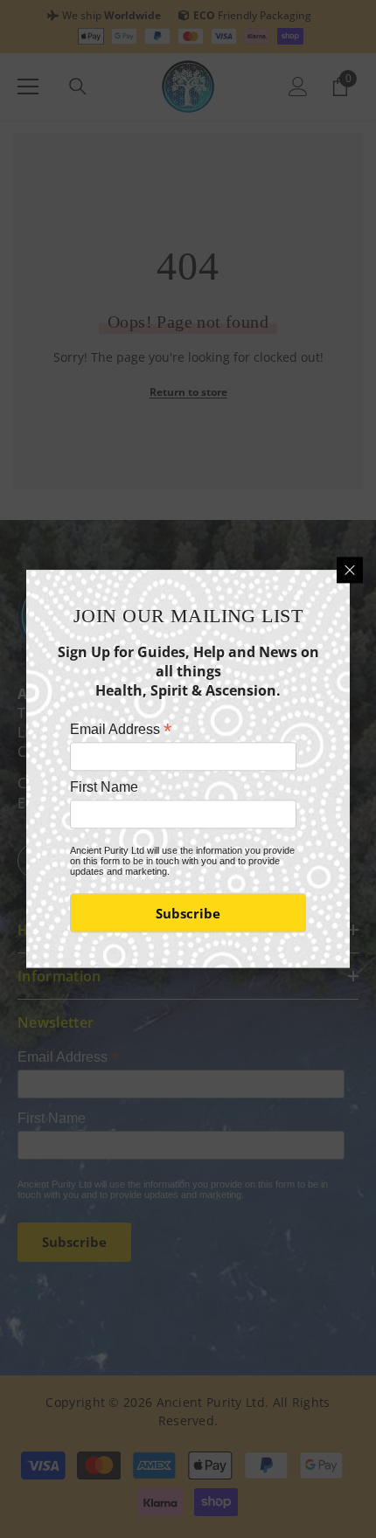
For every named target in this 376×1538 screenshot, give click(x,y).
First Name (104, 786)
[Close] (350, 570)
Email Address (120, 729)
